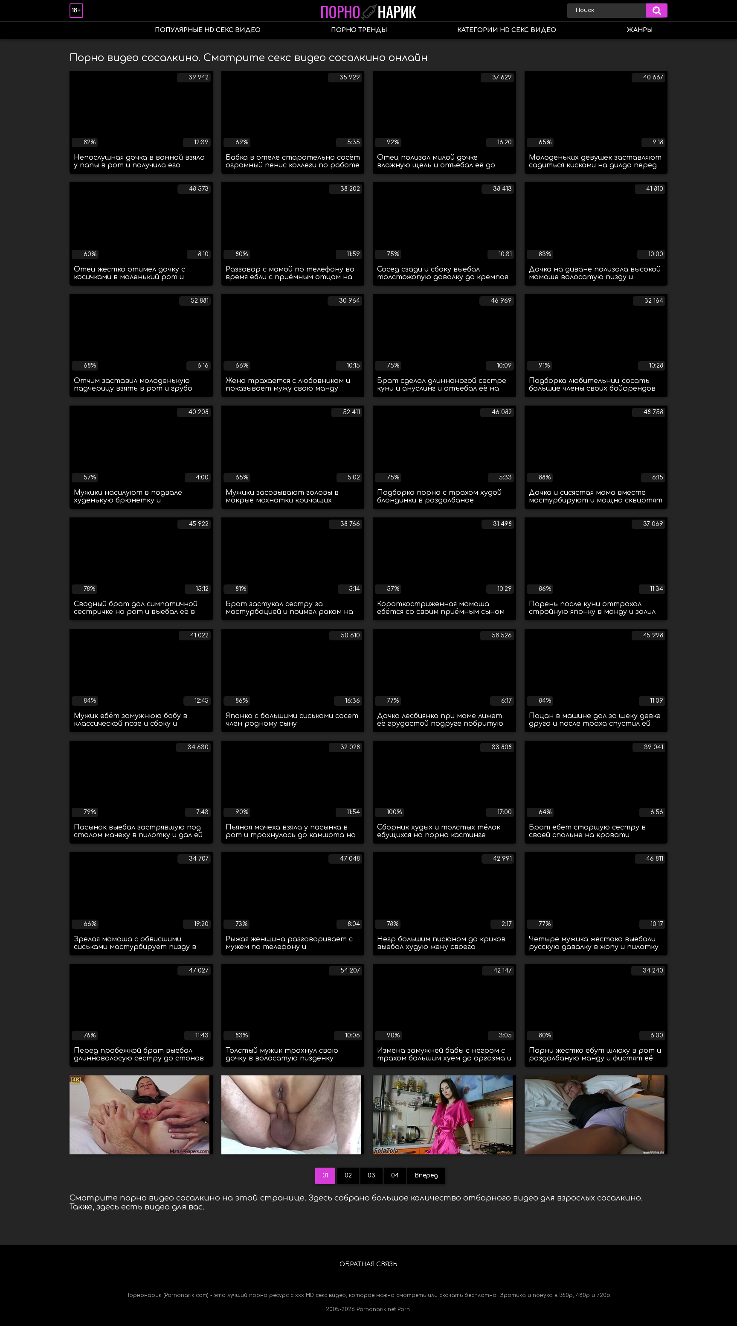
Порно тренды (359, 30)
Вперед (426, 1175)
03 (371, 1175)
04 (395, 1175)
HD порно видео (84, 30)
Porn (404, 1309)
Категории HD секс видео (506, 30)
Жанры (640, 30)
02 (348, 1175)
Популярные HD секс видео (208, 30)
